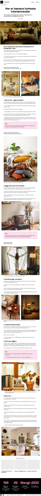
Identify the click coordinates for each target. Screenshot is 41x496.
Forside (2, 4)
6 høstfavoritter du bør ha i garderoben (7, 472)
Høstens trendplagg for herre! (20, 471)
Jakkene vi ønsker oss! (32, 471)
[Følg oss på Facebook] (1, 495)
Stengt (32, 2)
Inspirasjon (5, 4)
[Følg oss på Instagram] (3, 495)
